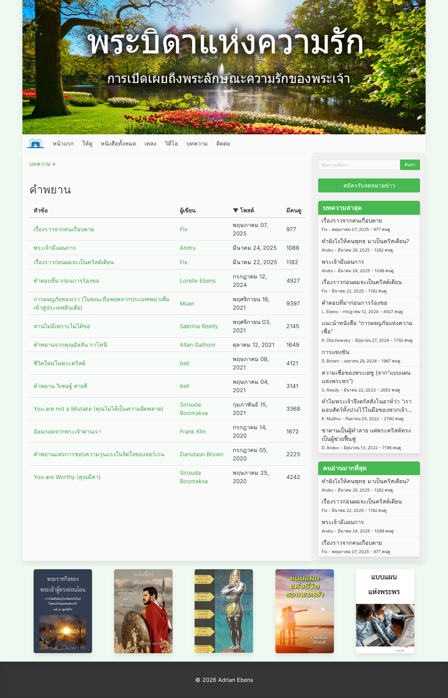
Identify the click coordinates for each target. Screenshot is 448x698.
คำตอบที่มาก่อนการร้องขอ (66, 280)
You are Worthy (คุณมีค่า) (67, 476)
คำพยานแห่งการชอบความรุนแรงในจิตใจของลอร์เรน (99, 454)
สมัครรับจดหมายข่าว (369, 185)
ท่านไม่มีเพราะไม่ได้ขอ (62, 326)
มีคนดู (293, 210)
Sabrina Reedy (199, 326)
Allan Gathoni (197, 344)
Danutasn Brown (201, 454)
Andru (188, 247)
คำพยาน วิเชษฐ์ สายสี (60, 385)
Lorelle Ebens (198, 280)
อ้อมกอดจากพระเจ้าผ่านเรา (67, 431)
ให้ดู (87, 143)
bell (184, 363)
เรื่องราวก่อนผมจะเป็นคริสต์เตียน (74, 262)
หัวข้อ (41, 210)
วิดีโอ (171, 143)
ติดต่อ (223, 143)
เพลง (150, 143)
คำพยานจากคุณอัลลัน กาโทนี (70, 344)
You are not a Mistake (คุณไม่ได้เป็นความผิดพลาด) (98, 408)
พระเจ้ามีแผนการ (55, 247)
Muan (187, 303)
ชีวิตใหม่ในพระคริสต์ (59, 363)
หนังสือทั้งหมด (118, 143)
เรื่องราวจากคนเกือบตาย (64, 229)
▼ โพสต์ (243, 210)
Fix (184, 229)
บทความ (197, 143)
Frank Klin (193, 431)
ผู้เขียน (188, 210)
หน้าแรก (63, 143)
